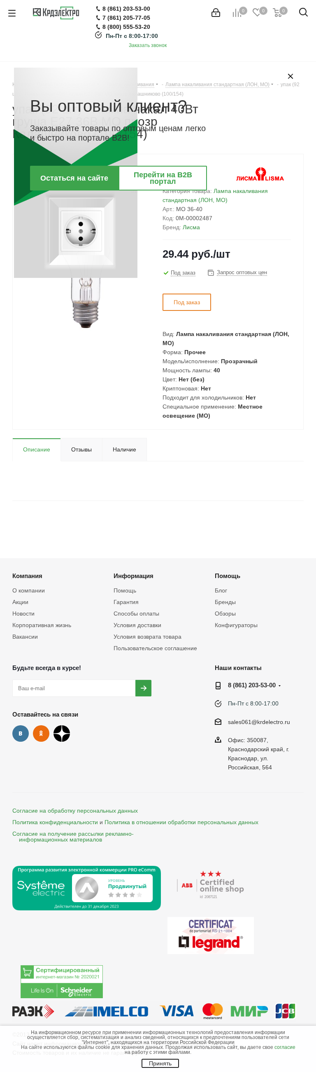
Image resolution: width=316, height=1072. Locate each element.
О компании (28, 590)
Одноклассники (41, 733)
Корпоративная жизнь (41, 625)
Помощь (125, 590)
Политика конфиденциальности (55, 822)
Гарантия (126, 602)
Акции (20, 602)
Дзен (61, 733)
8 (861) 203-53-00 (252, 685)
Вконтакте (20, 733)
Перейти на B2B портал (163, 178)
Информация (133, 575)
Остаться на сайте (74, 178)
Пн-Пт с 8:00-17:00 (132, 36)
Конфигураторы (236, 625)
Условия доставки (137, 625)
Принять (160, 1063)
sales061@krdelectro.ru (259, 722)
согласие (284, 1047)
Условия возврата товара (147, 636)
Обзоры (225, 613)
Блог (221, 590)
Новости (23, 613)
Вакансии (25, 636)
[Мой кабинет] (215, 12)
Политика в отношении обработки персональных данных (181, 822)
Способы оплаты (136, 613)
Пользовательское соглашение (155, 648)
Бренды (225, 602)
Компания (27, 575)
